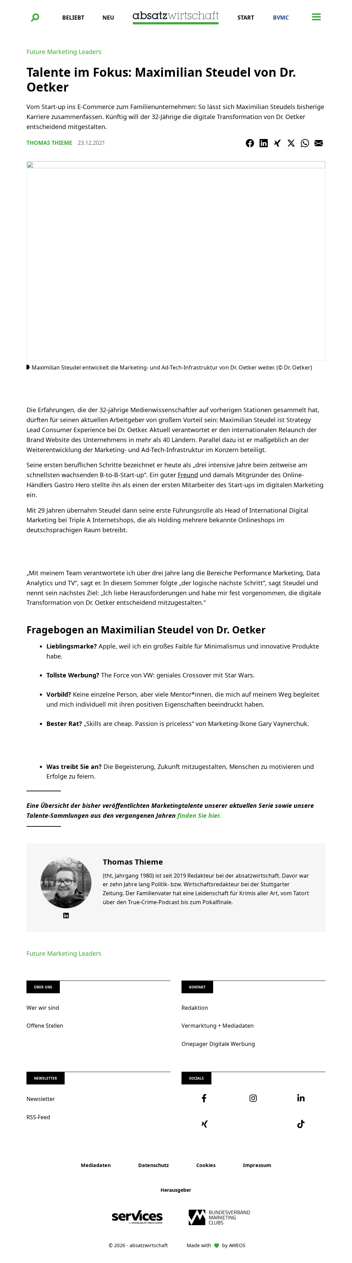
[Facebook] (250, 143)
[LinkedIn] (264, 143)
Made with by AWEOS (216, 1245)
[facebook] (206, 1098)
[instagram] (254, 1098)
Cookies (206, 1165)
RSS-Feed (38, 1117)
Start (246, 17)
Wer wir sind (42, 1008)
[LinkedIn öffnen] (66, 915)
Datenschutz (153, 1165)
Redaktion (195, 1008)
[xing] (206, 1124)
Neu (108, 17)
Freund (188, 475)
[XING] (277, 143)
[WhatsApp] (305, 143)
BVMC (281, 17)
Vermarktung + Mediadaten (218, 1025)
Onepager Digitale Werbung (218, 1044)
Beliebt (73, 17)
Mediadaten (96, 1165)
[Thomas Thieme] (66, 883)
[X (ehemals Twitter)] (291, 143)
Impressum (257, 1165)
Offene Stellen (44, 1025)
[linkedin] (301, 1098)
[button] (35, 17)
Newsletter (40, 1099)
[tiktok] (301, 1124)
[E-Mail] (319, 143)
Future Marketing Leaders (63, 51)
